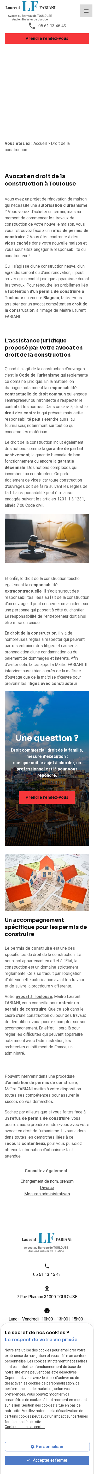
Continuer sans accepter (25, 1427)
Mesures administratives (47, 1193)
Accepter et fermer (49, 1460)
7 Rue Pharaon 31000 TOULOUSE (47, 1296)
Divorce (47, 1187)
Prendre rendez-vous (47, 38)
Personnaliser (50, 1446)
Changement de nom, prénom (47, 1181)
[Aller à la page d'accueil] (31, 10)
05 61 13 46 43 (52, 25)
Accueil (40, 143)
